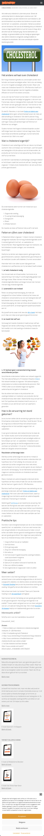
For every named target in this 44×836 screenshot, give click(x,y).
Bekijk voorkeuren (22, 828)
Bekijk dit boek (7, 729)
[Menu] (41, 2)
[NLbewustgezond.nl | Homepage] (10, 3)
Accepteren (22, 816)
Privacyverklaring (25, 833)
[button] (41, 794)
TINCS (37, 379)
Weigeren (22, 822)
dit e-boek (31, 312)
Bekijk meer (6, 677)
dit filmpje (14, 503)
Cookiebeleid (16, 833)
